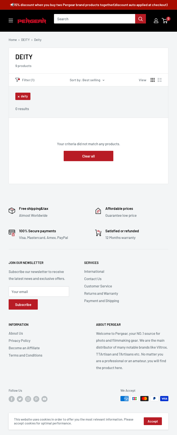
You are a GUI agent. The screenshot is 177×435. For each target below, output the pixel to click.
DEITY (25, 40)
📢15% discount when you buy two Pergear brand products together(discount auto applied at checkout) (89, 5)
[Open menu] (11, 20)
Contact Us (92, 278)
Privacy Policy (19, 340)
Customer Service (98, 286)
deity (24, 96)
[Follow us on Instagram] (28, 399)
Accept (153, 421)
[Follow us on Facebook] (12, 399)
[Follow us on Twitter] (20, 399)
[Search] (140, 18)
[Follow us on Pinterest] (36, 399)
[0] (165, 20)
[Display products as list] (160, 80)
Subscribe (23, 304)
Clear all (88, 156)
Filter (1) (28, 80)
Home (13, 40)
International (94, 271)
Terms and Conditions (25, 355)
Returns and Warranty (101, 293)
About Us (16, 333)
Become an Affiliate (24, 348)
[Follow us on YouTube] (44, 399)
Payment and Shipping (101, 300)
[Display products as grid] (153, 80)
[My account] (156, 20)
